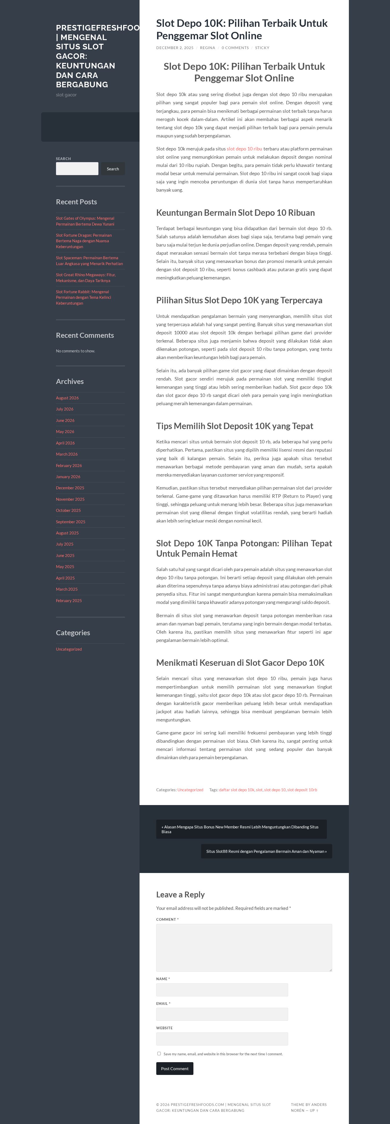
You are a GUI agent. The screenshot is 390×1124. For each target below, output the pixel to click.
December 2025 (70, 487)
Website (164, 1028)
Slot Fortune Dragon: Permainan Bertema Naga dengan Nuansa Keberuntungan (84, 241)
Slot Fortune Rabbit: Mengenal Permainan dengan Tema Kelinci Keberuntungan (83, 297)
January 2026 (68, 476)
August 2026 (67, 397)
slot (259, 789)
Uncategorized (69, 649)
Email (163, 1003)
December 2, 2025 (175, 48)
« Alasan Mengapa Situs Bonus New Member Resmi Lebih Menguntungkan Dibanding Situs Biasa (240, 829)
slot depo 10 (275, 789)
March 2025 (67, 589)
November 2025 (70, 499)
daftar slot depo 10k (236, 789)
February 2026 (69, 465)
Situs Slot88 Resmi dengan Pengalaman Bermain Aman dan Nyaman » (266, 851)
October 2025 (68, 510)
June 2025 (65, 555)
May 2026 (65, 431)
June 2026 (65, 420)
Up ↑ (314, 1110)
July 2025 (64, 544)
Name (163, 979)
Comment (167, 919)
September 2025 (70, 521)
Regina (207, 48)
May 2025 (65, 566)
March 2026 (67, 454)
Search (63, 159)
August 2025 (67, 532)
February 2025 (69, 600)
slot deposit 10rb (302, 789)
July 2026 (64, 409)
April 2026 (65, 442)
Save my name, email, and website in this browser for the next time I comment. (223, 1054)
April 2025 (65, 578)
